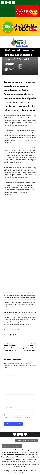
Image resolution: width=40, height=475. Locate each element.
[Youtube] (9, 2)
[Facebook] (2, 2)
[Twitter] (13, 2)
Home (6, 46)
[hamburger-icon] (37, 51)
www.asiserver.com (32, 473)
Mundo (19, 46)
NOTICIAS (11, 46)
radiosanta (12, 68)
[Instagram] (6, 2)
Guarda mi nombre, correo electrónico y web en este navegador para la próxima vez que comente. (18, 416)
